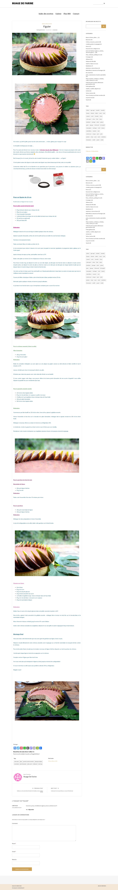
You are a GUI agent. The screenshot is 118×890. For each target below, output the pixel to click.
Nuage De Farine (22, 3)
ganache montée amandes (28, 761)
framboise (88, 122)
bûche (96, 113)
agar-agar (93, 110)
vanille (93, 139)
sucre (95, 136)
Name (14, 843)
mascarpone (88, 128)
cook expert (16, 761)
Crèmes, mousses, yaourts (92, 42)
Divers (87, 46)
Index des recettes (46, 14)
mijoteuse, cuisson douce (92, 68)
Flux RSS (67, 14)
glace (87, 125)
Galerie (58, 14)
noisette (94, 131)
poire (101, 134)
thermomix (88, 139)
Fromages (88, 57)
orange (94, 134)
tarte (99, 136)
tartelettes (103, 136)
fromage (93, 122)
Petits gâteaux (89, 86)
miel (99, 128)
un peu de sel (89, 97)
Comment (15, 823)
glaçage (91, 125)
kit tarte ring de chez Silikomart (49, 150)
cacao (100, 113)
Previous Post (30, 790)
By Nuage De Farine (41, 29)
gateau (101, 122)
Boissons (88, 39)
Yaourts (88, 100)
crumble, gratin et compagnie (93, 44)
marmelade (16, 764)
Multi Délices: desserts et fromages (94, 70)
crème (93, 119)
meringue (95, 128)
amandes (103, 110)
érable (102, 139)
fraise (101, 119)
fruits (98, 122)
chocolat (96, 116)
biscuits (92, 113)
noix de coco (88, 134)
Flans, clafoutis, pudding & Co (93, 54)
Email (14, 851)
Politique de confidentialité (18, 888)
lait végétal (102, 125)
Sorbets (88, 91)
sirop (92, 136)
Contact (76, 14)
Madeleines (88, 66)
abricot (87, 110)
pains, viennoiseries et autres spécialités (96, 75)
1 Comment (54, 29)
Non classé (88, 72)
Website (14, 859)
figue (21, 761)
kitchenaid (97, 125)
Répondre (31, 809)
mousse (103, 128)
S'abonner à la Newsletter (92, 151)
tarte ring (40, 764)
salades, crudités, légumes (92, 88)
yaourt (98, 139)
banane (87, 113)
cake (104, 113)
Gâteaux (43, 23)
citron (101, 116)
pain (98, 134)
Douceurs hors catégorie (92, 48)
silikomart (35, 764)
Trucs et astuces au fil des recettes (94, 95)
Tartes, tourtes (89, 93)
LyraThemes (103, 885)
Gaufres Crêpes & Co (91, 63)
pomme (87, 136)
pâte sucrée (29, 764)
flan (97, 119)
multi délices (88, 131)
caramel (88, 116)
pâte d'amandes (23, 764)
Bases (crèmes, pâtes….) (92, 37)
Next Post (62, 790)
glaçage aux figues (38, 761)
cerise (92, 116)
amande (97, 110)
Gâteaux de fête (49, 23)
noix (98, 131)
